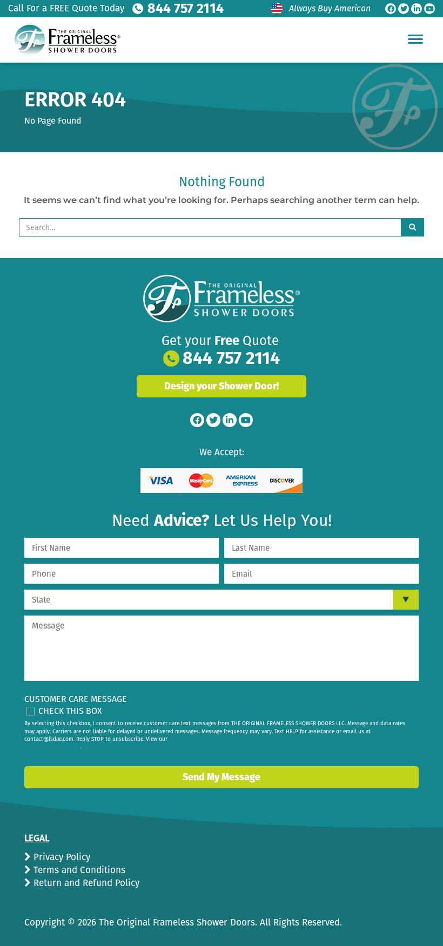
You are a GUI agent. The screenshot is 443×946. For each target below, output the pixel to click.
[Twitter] (403, 8)
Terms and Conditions (78, 870)
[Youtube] (429, 8)
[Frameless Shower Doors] (221, 298)
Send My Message (221, 777)
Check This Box (70, 711)
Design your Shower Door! (221, 386)
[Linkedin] (416, 8)
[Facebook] (390, 8)
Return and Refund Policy (85, 883)
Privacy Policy (60, 857)
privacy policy (63, 747)
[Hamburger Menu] (415, 39)
